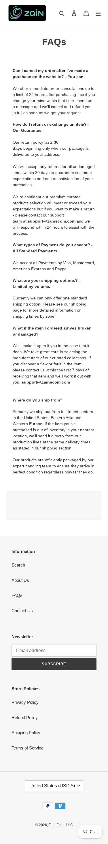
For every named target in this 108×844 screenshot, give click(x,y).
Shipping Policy (26, 732)
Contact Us (22, 610)
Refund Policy (25, 717)
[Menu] (98, 13)
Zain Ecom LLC (61, 825)
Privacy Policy (25, 702)
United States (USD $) (52, 785)
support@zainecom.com (51, 221)
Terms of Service (27, 747)
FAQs (17, 595)
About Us (20, 580)
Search (18, 564)
